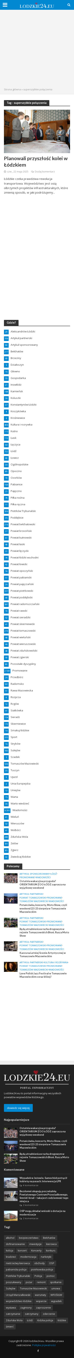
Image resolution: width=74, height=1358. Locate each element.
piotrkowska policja (42, 1269)
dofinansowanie (15, 1244)
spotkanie (56, 1282)
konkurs (50, 1250)
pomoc (51, 1276)
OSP (51, 1263)
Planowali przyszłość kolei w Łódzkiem (36, 161)
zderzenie (49, 1314)
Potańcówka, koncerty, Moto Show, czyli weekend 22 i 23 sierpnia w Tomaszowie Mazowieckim (43, 908)
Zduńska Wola (14, 1320)
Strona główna (12, 89)
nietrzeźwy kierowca (18, 1263)
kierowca (51, 1244)
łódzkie (62, 1320)
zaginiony (26, 1307)
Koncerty (36, 1250)
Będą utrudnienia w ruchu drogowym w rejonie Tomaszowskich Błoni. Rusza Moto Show (44, 932)
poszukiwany (13, 1282)
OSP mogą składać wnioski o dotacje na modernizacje (42, 1213)
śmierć (10, 1326)
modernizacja (28, 1256)
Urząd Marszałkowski (18, 1295)
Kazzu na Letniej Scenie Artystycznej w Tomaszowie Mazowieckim (43, 954)
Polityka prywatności (44, 1345)
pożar (29, 1282)
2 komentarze (30, 1205)
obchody (39, 1263)
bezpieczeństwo (28, 1238)
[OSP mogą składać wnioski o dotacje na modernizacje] (11, 1215)
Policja (38, 1276)
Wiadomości (43, 877)
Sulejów (10, 1288)
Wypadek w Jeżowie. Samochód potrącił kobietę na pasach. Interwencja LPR (43, 1180)
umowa (55, 1288)
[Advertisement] (37, 48)
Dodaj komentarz (45, 171)
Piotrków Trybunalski (18, 1276)
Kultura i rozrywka (56, 962)
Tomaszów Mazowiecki (34, 901)
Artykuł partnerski (31, 894)
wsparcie (41, 1301)
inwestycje (35, 1244)
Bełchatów (49, 1238)
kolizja (9, 1250)
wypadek (56, 1301)
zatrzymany (31, 1314)
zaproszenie (43, 1307)
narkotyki (46, 1256)
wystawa (11, 1307)
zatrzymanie (13, 1314)
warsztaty (40, 1295)
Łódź (54, 873)
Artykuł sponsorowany (35, 873)
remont (41, 1282)
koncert (22, 1250)
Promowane (27, 877)
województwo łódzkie (19, 1301)
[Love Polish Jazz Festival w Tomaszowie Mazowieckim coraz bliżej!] (11, 966)
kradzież (11, 1256)
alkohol (10, 1238)
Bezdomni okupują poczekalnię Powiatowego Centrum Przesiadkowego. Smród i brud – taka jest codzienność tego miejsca (44, 1196)
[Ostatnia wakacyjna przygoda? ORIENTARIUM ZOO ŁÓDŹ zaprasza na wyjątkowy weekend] (11, 878)
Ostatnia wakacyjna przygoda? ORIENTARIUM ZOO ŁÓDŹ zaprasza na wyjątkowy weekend (43, 884)
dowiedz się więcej (18, 1108)
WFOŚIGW (56, 1295)
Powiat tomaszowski (33, 897)
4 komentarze (30, 1185)
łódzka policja (45, 1320)
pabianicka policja (16, 1269)
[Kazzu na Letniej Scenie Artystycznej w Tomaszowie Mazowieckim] (11, 946)
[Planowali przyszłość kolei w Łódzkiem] (37, 131)
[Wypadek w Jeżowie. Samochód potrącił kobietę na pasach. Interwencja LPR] (11, 1182)
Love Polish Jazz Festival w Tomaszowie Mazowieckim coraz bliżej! (43, 975)
